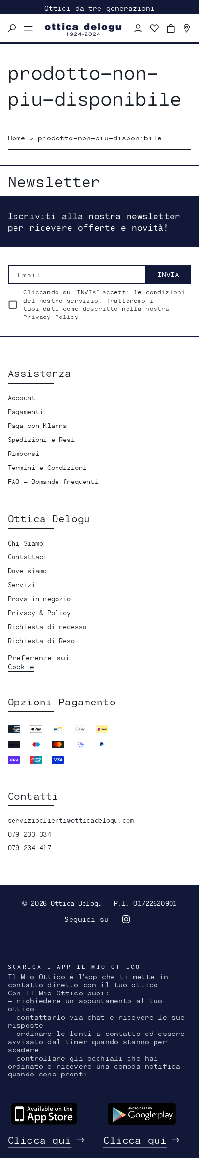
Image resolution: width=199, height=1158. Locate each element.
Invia (168, 274)
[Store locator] (187, 28)
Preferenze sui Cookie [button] (39, 662)
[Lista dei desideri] (154, 28)
